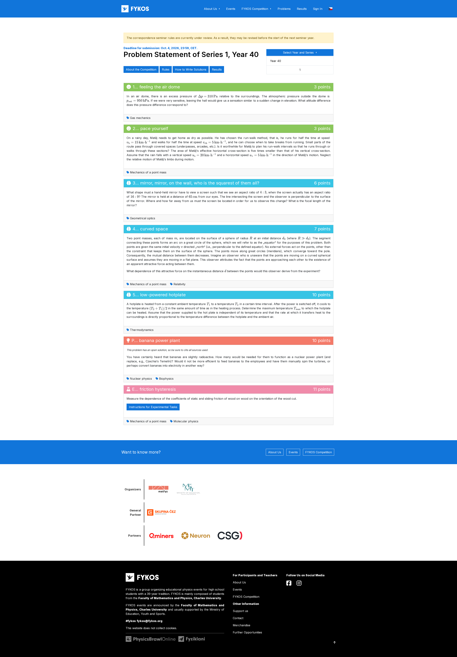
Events (293, 452)
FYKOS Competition (318, 452)
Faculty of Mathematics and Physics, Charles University (179, 598)
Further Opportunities (247, 632)
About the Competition (141, 69)
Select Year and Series (299, 52)
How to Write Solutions (190, 69)
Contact (238, 618)
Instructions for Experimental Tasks (153, 407)
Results (217, 69)
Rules (165, 69)
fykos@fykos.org (149, 621)
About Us (274, 452)
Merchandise (241, 625)
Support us (240, 611)
